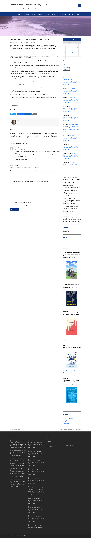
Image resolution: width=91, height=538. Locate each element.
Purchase (65, 339)
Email (36, 170)
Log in (48, 438)
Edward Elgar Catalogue (68, 370)
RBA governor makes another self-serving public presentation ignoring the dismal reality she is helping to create (72, 219)
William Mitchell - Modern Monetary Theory (28, 5)
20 (72, 52)
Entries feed (49, 441)
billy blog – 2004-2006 (68, 420)
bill (21, 42)
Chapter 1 (76, 370)
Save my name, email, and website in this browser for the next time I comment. (30, 181)
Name (12, 170)
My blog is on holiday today (17, 133)
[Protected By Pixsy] (66, 70)
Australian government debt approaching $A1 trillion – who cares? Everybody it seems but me (71, 179)
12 (69, 49)
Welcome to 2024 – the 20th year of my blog (69, 429)
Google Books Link (71, 406)
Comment (12, 185)
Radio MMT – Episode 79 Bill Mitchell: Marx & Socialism (70, 164)
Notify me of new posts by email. (19, 205)
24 (64, 55)
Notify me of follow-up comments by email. (22, 202)
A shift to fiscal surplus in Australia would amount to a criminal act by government (71, 214)
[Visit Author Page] (13, 122)
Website (12, 176)
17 (64, 52)
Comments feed (50, 444)
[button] (13, 114)
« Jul (63, 60)
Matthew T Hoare (67, 79)
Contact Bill (67, 441)
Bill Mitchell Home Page (68, 418)
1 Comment (33, 42)
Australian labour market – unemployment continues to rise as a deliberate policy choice (71, 184)
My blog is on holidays (15, 429)
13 (72, 49)
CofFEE (64, 421)
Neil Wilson (65, 135)
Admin (26, 42)
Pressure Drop (66, 423)
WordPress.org (50, 446)
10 (64, 49)
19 (69, 52)
